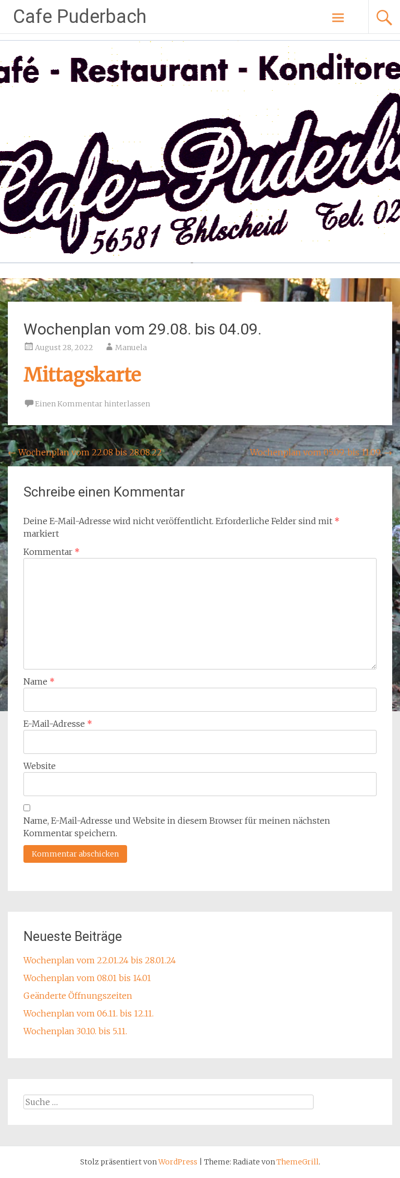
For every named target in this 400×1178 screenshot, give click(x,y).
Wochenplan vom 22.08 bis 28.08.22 (85, 452)
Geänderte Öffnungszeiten (77, 995)
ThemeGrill (298, 1162)
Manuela (131, 347)
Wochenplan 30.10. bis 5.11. (75, 1031)
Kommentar (51, 552)
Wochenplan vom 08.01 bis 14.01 (87, 978)
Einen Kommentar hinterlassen (92, 403)
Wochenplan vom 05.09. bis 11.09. (321, 452)
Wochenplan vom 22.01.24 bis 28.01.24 (99, 960)
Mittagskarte (82, 375)
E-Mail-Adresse (57, 723)
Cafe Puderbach (79, 17)
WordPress (177, 1162)
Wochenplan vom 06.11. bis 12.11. (88, 1013)
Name (39, 681)
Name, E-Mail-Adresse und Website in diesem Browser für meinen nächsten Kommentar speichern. (176, 826)
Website (39, 766)
